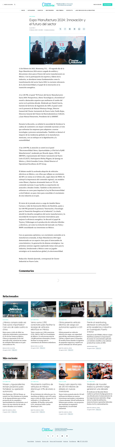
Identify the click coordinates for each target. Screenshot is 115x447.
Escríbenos (72, 441)
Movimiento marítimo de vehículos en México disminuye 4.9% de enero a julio (43, 388)
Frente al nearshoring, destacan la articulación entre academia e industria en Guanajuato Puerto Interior (99, 327)
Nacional (32, 16)
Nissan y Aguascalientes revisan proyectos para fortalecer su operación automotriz (14, 388)
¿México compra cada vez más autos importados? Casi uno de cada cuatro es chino (15, 326)
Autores (65, 441)
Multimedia (59, 10)
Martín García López (65, 348)
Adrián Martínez (92, 346)
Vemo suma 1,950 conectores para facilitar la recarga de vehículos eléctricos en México (43, 326)
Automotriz (35, 319)
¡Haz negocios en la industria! (85, 10)
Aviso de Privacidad (56, 441)
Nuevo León (62, 381)
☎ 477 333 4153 (82, 441)
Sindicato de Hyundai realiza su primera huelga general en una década (98, 386)
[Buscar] (14, 4)
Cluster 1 (32, 28)
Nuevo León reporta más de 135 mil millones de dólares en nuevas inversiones (70, 388)
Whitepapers (50, 10)
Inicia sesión (97, 4)
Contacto (69, 10)
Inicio (23, 10)
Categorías (31, 10)
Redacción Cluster (9, 348)
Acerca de (45, 441)
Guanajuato (91, 319)
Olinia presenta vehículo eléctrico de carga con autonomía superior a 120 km (70, 326)
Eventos (40, 10)
